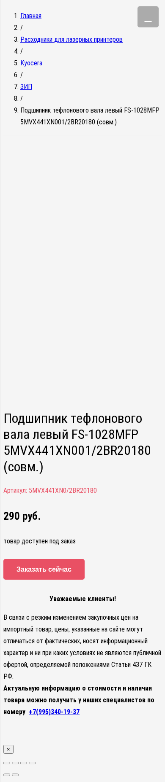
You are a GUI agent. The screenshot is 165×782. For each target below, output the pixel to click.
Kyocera (31, 63)
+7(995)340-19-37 (54, 712)
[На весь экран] (23, 763)
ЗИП (26, 87)
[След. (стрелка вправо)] (15, 775)
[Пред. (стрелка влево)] (6, 775)
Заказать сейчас (44, 569)
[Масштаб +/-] (32, 763)
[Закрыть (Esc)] (6, 763)
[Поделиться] (15, 763)
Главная (30, 16)
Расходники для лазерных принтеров (71, 39)
